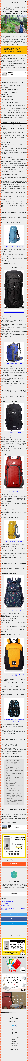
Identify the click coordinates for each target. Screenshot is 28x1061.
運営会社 (14, 1039)
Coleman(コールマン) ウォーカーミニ (14, 610)
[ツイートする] (14, 914)
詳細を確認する (14, 863)
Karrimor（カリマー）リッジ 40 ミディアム (14, 246)
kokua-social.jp (6, 890)
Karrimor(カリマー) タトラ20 (14, 491)
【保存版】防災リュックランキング (9, 901)
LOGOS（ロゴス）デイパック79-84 (14, 432)
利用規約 (14, 1041)
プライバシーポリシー (14, 1043)
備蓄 (5, 7)
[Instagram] (14, 894)
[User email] (16, 894)
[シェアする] (14, 919)
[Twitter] (12, 894)
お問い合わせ (14, 1045)
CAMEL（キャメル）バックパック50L (14, 363)
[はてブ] (14, 923)
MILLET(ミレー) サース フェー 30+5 (14, 541)
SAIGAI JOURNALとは (14, 1037)
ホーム (2, 7)
